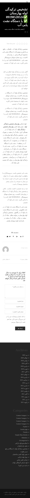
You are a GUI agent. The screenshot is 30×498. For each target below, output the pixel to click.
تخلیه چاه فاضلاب (22, 446)
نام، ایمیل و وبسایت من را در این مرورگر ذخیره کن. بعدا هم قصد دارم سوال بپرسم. (15, 319)
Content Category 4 (22, 424)
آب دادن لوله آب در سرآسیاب (17, 157)
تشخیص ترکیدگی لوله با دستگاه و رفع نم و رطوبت (13, 29)
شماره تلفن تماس (22, 460)
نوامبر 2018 (24, 360)
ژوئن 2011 (24, 397)
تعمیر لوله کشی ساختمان (20, 454)
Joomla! (25, 432)
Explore (25, 426)
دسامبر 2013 (24, 380)
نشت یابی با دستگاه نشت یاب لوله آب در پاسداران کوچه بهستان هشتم (15, 148)
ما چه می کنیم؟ (23, 465)
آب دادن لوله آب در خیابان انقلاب (12, 154)
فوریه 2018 (24, 369)
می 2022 (25, 355)
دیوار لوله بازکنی (23, 457)
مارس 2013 (24, 385)
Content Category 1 (22, 415)
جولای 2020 (24, 358)
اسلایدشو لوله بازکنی (21, 443)
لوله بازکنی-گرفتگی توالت (20, 462)
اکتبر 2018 (25, 363)
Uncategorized (23, 440)
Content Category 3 (22, 421)
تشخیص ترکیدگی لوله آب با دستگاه (17, 93)
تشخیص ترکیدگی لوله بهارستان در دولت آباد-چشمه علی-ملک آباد (15, 160)
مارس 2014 (24, 377)
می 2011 (25, 399)
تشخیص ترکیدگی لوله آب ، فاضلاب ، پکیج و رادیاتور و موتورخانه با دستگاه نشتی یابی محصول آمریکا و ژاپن (15, 51)
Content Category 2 (22, 418)
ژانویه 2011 (24, 402)
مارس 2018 (24, 366)
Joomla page (24, 429)
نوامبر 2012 (24, 391)
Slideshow (25, 438)
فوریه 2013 (24, 388)
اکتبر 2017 (25, 372)
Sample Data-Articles (21, 435)
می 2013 (25, 383)
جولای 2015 (24, 374)
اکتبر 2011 (25, 394)
